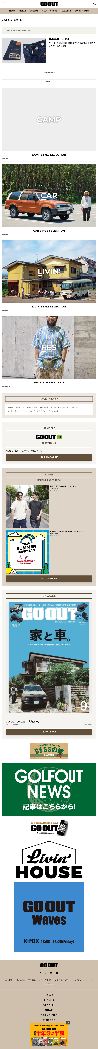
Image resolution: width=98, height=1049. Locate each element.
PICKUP (23, 11)
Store (53, 11)
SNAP (44, 11)
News (12, 11)
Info (91, 8)
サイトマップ (49, 983)
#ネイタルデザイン (38, 411)
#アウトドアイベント (60, 407)
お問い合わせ (20, 980)
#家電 (10, 407)
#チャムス (20, 407)
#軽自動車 (44, 407)
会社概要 (8, 980)
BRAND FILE (49, 1015)
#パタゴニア (54, 411)
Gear (16, 8)
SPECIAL (34, 11)
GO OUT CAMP (82, 11)
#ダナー (75, 407)
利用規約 (48, 980)
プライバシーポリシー (63, 980)
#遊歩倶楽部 (32, 407)
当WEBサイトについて (84, 980)
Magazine (65, 11)
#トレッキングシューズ (17, 411)
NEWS (49, 995)
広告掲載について (35, 980)
